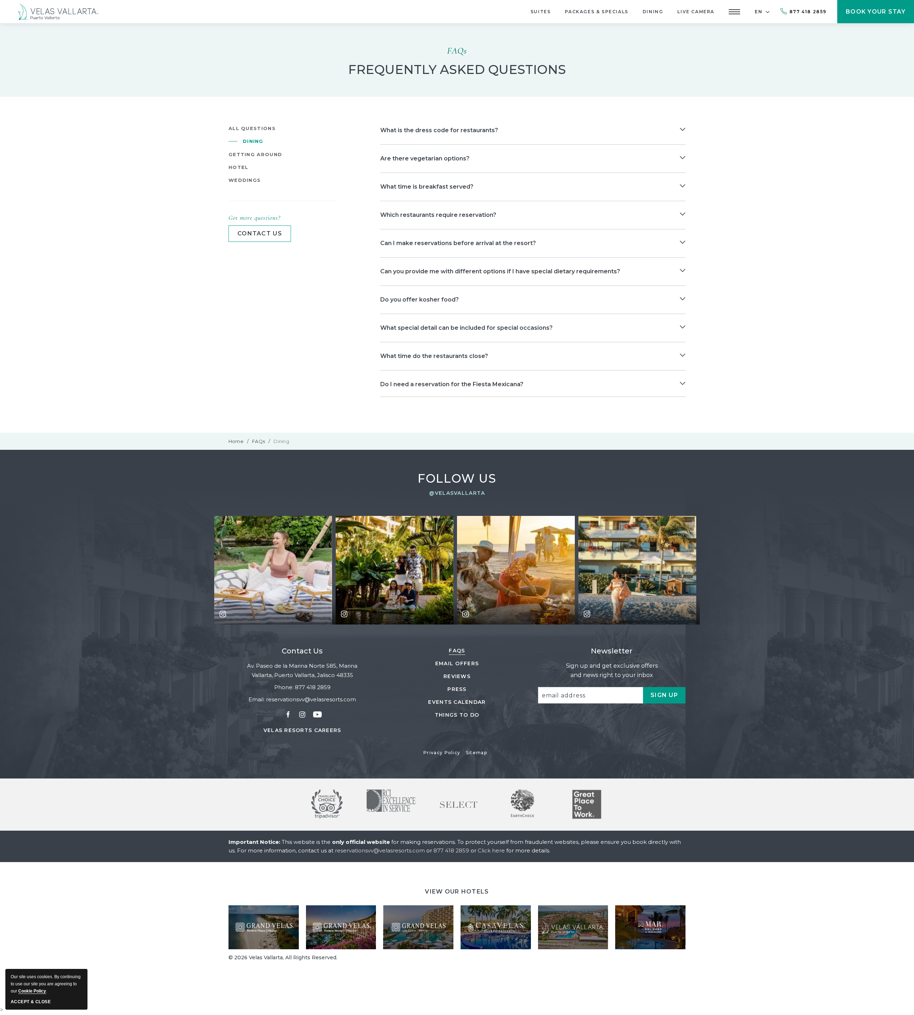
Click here (492, 850)
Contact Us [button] (259, 233)
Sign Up (668, 697)
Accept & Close (31, 1001)
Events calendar (457, 702)
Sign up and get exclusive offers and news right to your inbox (612, 670)
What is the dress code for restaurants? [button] (439, 130)
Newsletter (611, 651)
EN (758, 11)
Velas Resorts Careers (302, 731)
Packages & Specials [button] (596, 11)
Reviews (457, 676)
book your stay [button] (875, 15)
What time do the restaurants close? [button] (434, 356)
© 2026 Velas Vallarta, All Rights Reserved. (282, 957)
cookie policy (32, 991)
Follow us (457, 478)
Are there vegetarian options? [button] (424, 158)
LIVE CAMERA (695, 11)
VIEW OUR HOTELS (457, 891)
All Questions (252, 128)
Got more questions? (254, 218)
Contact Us (302, 651)
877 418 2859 (808, 11)
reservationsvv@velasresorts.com (311, 699)
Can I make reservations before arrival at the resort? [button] (458, 243)
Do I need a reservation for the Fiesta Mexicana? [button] (451, 384)
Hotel (238, 167)
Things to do (457, 715)
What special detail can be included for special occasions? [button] (466, 327)
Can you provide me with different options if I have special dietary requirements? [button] (500, 271)
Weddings (244, 180)
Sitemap (476, 752)
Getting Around (255, 154)
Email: (256, 699)
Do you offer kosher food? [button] (419, 299)
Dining (653, 11)
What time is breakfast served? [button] (426, 186)
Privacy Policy (441, 752)
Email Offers (457, 663)
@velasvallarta (457, 493)
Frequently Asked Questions (457, 69)
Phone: (283, 687)
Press (456, 689)
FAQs (457, 50)
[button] (734, 12)
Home (235, 441)
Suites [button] (541, 11)
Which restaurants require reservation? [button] (438, 215)
